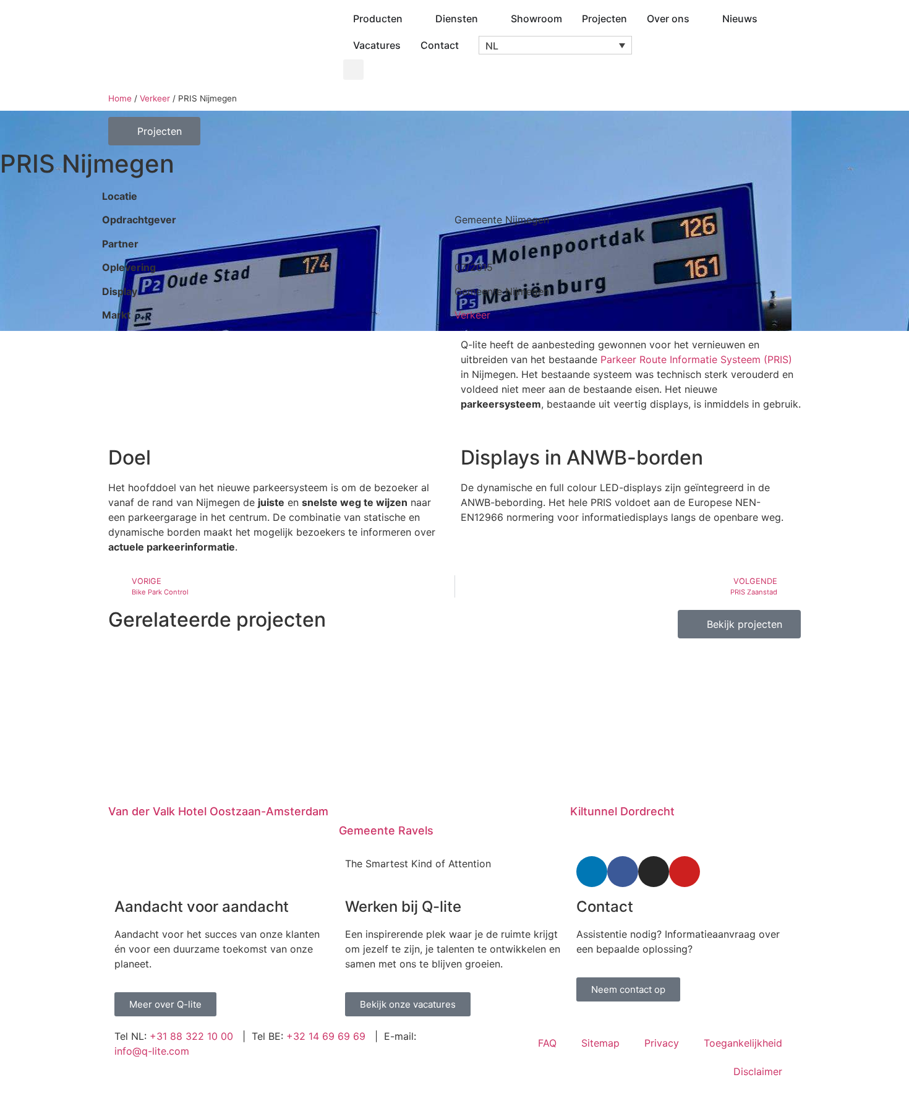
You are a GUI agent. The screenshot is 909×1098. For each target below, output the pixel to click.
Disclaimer (757, 1071)
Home (120, 98)
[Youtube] (684, 871)
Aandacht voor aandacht (201, 907)
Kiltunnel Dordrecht (622, 811)
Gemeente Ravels (386, 830)
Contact (604, 907)
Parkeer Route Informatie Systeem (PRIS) (696, 359)
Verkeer (155, 98)
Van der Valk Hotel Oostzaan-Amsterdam (218, 811)
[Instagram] (653, 871)
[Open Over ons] (697, 18)
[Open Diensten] (486, 18)
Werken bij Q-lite (403, 907)
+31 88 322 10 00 (191, 1036)
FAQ (547, 1043)
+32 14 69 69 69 (325, 1036)
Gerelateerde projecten (217, 619)
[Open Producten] (411, 18)
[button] (555, 45)
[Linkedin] (591, 871)
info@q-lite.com (151, 1051)
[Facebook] (622, 871)
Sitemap (600, 1043)
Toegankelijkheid (743, 1043)
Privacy (661, 1043)
